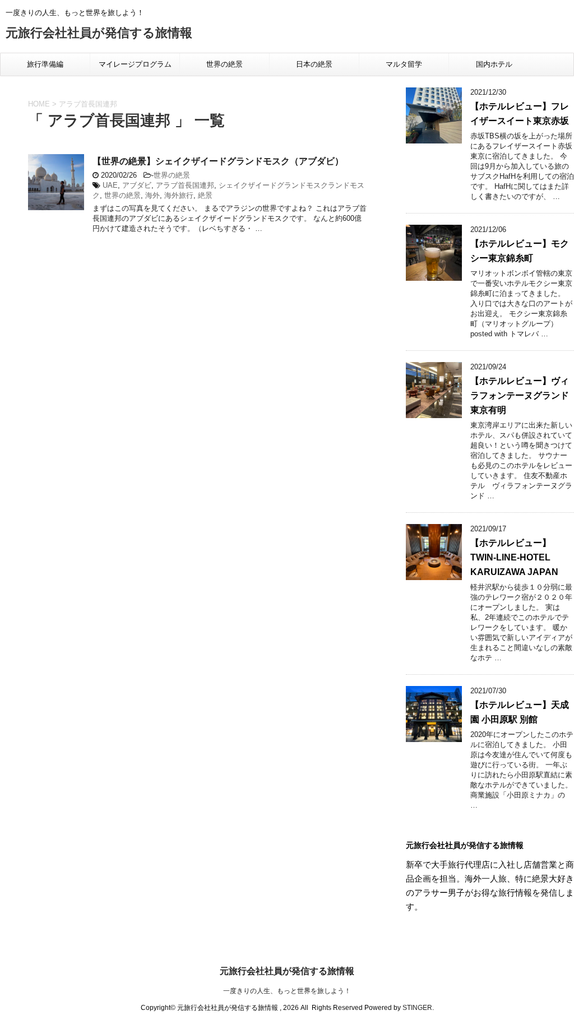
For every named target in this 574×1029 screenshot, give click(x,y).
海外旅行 (178, 195)
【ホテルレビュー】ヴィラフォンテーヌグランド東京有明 (519, 395)
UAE (110, 185)
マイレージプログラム (135, 64)
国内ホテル (494, 64)
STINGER (417, 1008)
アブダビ (136, 185)
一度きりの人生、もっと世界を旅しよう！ (287, 991)
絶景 (205, 195)
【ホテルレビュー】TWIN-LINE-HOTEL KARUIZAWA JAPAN (514, 557)
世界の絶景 (224, 64)
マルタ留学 (404, 64)
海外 (152, 195)
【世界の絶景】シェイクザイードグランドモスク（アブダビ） (218, 161)
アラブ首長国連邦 (185, 185)
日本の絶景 (314, 64)
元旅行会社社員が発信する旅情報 (99, 32)
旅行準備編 (45, 64)
